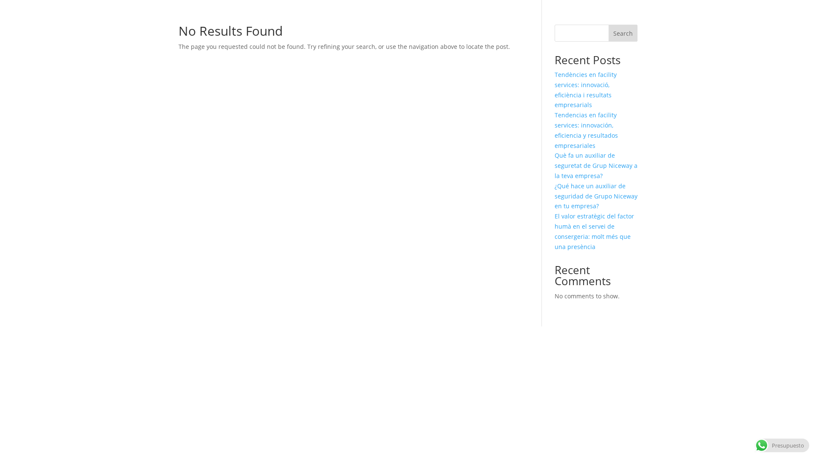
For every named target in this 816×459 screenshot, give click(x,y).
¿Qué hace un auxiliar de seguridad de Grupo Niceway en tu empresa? (596, 196)
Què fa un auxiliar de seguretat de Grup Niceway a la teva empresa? (596, 165)
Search (623, 33)
